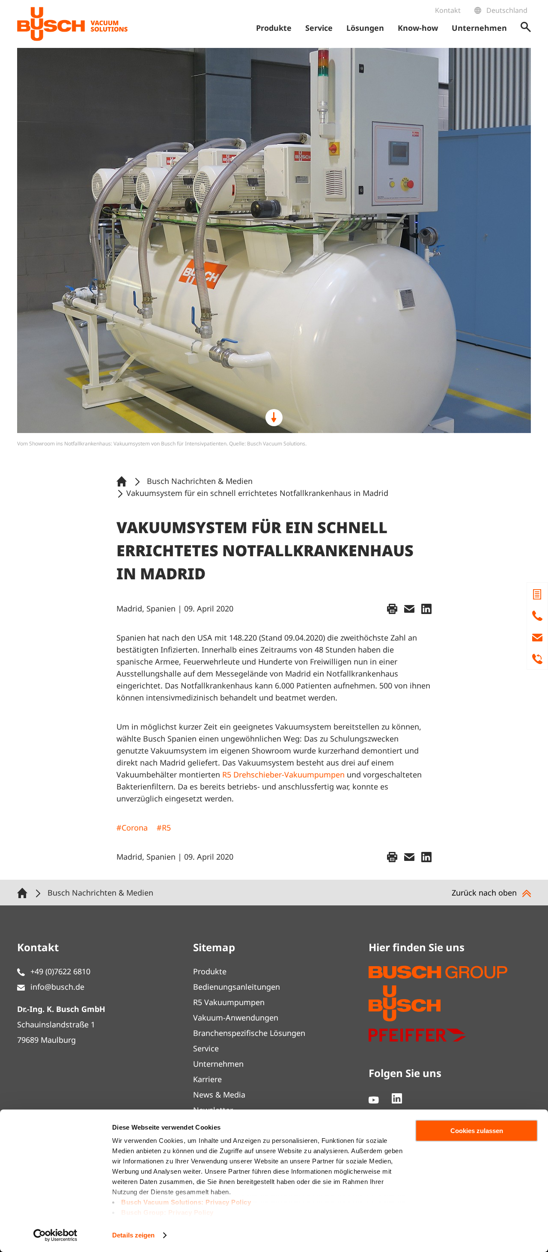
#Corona (132, 827)
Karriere (207, 1079)
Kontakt (448, 10)
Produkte (209, 971)
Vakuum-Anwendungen (235, 1017)
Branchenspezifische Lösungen (249, 1033)
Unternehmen (218, 1064)
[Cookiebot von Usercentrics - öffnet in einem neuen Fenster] (55, 1235)
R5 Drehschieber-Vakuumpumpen (283, 774)
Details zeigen (133, 1235)
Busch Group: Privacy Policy (167, 1212)
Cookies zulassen (476, 1130)
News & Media (219, 1094)
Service (206, 1048)
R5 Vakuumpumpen (229, 1002)
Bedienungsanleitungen (236, 987)
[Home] (123, 481)
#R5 (164, 827)
